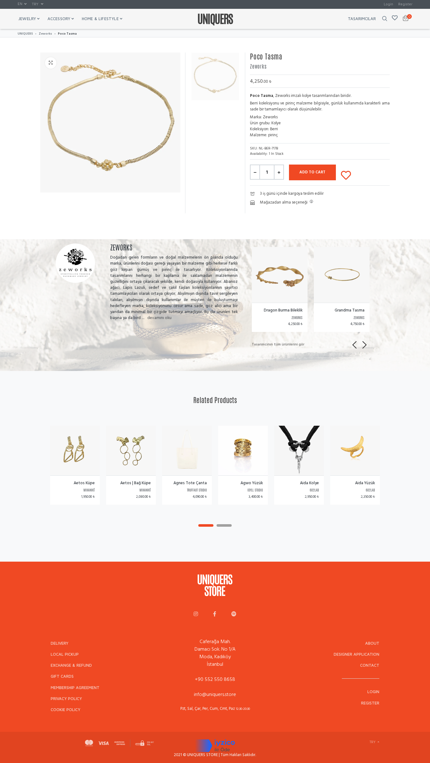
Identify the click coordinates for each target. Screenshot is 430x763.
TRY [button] (35, 4)
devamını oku (159, 318)
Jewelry (27, 18)
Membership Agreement (75, 687)
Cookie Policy (65, 709)
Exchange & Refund (71, 665)
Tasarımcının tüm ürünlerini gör (278, 344)
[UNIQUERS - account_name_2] (214, 614)
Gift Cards (62, 676)
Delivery (59, 643)
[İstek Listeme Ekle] (346, 174)
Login (388, 4)
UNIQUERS (25, 33)
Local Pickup (65, 654)
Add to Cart (312, 172)
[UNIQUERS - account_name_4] (233, 614)
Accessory (59, 18)
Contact (369, 665)
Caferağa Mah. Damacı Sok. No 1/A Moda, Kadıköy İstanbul (215, 652)
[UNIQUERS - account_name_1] (196, 614)
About (372, 643)
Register (405, 4)
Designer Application (356, 654)
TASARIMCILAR (362, 18)
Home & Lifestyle (100, 18)
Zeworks (45, 33)
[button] (22, 4)
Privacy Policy (66, 698)
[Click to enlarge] (50, 63)
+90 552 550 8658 (215, 679)
